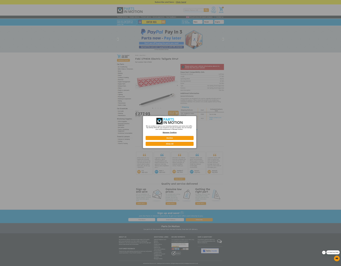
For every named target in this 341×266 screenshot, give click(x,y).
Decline (170, 138)
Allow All (169, 144)
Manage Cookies (170, 132)
